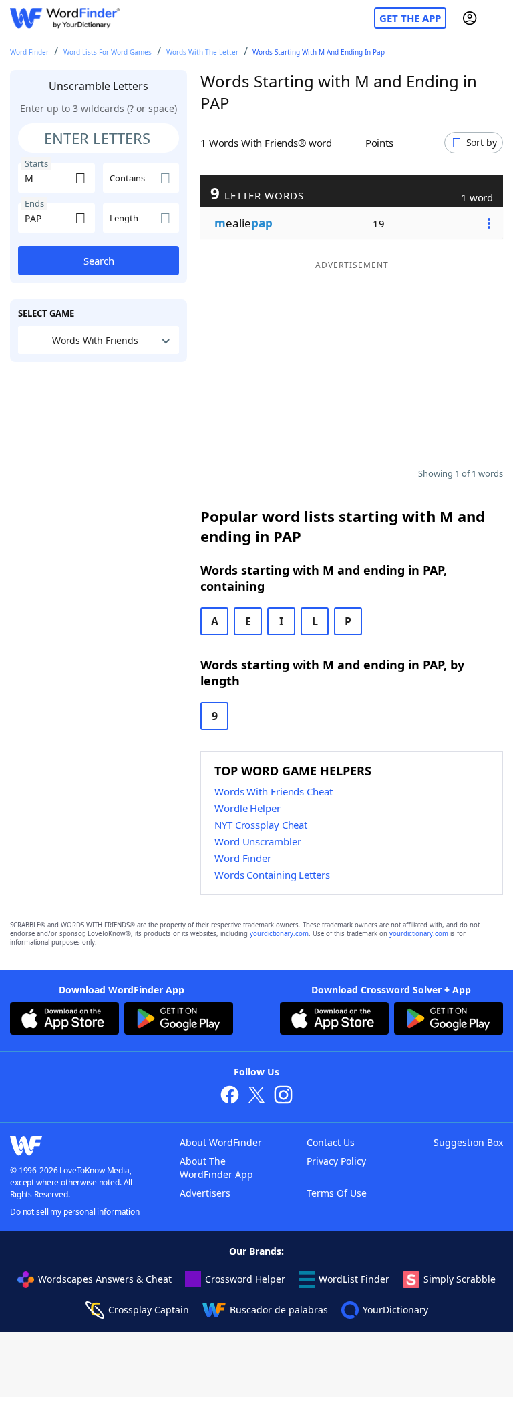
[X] (256, 1096)
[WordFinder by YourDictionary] (65, 18)
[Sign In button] (469, 18)
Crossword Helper (245, 1279)
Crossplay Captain (148, 1309)
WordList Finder (354, 1279)
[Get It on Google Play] (178, 1020)
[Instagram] (283, 1096)
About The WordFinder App (216, 1168)
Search (98, 260)
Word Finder (29, 52)
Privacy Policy (336, 1161)
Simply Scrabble (459, 1279)
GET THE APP (410, 18)
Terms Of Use (337, 1193)
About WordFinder (221, 1142)
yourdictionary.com (279, 933)
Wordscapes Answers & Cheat (105, 1279)
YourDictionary (395, 1309)
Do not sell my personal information (75, 1211)
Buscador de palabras (279, 1309)
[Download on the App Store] (64, 1020)
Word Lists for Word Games (107, 52)
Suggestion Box (468, 1142)
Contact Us (331, 1142)
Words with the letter (202, 52)
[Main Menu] (497, 18)
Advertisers (205, 1193)
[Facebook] (229, 1096)
